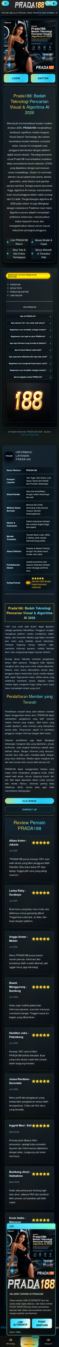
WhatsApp (10, 1343)
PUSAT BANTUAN (42, 1323)
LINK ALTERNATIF (20, 1323)
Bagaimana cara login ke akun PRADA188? (28, 336)
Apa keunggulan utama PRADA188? (28, 377)
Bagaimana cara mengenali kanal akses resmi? (28, 363)
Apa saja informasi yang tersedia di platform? (28, 343)
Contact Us (29, 809)
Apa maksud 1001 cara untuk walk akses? (28, 323)
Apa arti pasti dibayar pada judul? (28, 350)
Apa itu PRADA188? (28, 316)
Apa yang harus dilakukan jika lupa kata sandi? (28, 357)
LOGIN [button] (16, 78)
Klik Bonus (29, 800)
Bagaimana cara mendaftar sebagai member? (28, 330)
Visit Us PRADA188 (29, 434)
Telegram (48, 1343)
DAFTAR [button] (43, 78)
